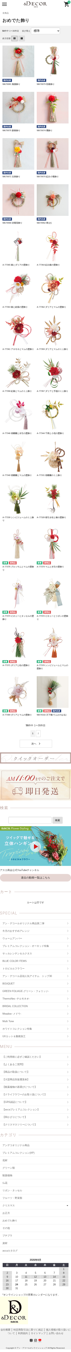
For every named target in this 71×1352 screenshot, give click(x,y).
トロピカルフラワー (13, 968)
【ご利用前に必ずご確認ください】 (22, 1056)
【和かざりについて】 (14, 1117)
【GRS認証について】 (14, 1102)
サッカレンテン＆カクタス (17, 953)
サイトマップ (38, 1333)
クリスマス (8, 1205)
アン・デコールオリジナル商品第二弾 (23, 923)
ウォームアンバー (12, 938)
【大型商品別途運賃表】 (16, 1079)
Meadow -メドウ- (11, 1013)
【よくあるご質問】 (13, 1064)
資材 (4, 1243)
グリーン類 (8, 1167)
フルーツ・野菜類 (12, 1198)
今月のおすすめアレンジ (16, 930)
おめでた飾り (9, 1220)
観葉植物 (7, 1175)
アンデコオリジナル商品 (16, 1145)
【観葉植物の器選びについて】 (19, 1087)
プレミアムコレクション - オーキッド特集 (25, 946)
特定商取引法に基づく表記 (28, 1329)
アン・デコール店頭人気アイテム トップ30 (27, 976)
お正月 (6, 1213)
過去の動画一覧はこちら (35, 877)
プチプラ (7, 1235)
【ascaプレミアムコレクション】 (21, 1109)
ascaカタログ (10, 1250)
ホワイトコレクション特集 (17, 1028)
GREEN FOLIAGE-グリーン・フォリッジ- (25, 991)
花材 (4, 1160)
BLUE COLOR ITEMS (14, 961)
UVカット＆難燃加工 (14, 1036)
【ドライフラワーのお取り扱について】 (24, 1094)
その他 (6, 1228)
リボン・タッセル (12, 1190)
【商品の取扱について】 (16, 1071)
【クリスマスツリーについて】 (19, 1124)
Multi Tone (8, 1021)
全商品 (5, 13)
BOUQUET (8, 983)
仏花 (4, 1182)
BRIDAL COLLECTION (15, 1006)
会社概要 (6, 1329)
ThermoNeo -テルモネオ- (16, 998)
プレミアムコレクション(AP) (18, 1152)
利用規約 (23, 1333)
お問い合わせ (56, 1333)
